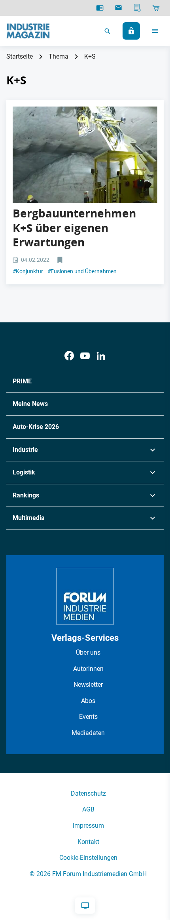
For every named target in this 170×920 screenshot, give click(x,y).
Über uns (88, 652)
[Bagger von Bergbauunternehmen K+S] (85, 155)
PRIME (22, 381)
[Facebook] (69, 356)
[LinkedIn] (101, 356)
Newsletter (88, 684)
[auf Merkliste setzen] (61, 260)
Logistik (24, 472)
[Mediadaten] (137, 8)
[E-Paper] (100, 8)
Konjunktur (28, 271)
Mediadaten (88, 733)
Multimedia (29, 518)
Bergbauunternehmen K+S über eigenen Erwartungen (74, 228)
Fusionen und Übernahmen (82, 271)
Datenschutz (88, 793)
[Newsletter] (118, 8)
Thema (58, 56)
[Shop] (156, 8)
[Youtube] (85, 356)
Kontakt (88, 842)
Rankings (26, 495)
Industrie (25, 449)
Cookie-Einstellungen (88, 857)
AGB (88, 809)
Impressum (88, 825)
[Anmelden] (131, 31)
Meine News (30, 404)
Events (88, 716)
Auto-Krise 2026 (36, 426)
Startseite (19, 56)
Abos (88, 701)
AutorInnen (88, 668)
